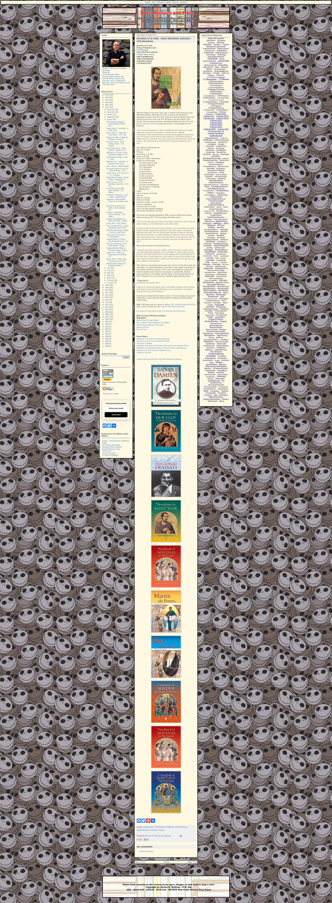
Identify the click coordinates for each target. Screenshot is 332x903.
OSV (222, 297)
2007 (107, 317)
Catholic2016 (220, 114)
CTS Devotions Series (147, 124)
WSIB (215, 395)
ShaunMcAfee (208, 360)
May (109, 273)
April (109, 275)
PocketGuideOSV (221, 311)
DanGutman (220, 148)
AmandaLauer (210, 51)
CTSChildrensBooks (216, 82)
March (109, 278)
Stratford (211, 372)
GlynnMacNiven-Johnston (147, 830)
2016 (107, 295)
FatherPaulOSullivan (216, 183)
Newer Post (140, 862)
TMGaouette (219, 379)
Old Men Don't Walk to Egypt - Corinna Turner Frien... (117, 231)
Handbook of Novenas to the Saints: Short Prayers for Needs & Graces (163, 346)
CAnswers (207, 73)
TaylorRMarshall (214, 381)
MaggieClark (208, 268)
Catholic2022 (216, 123)
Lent (217, 258)
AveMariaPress (216, 63)
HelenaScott (209, 221)
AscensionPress (209, 61)
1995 (107, 346)
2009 (107, 312)
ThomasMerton (223, 389)
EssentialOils (209, 175)
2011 (107, 307)
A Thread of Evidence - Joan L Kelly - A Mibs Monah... (117, 196)
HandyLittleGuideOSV (221, 219)
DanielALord (210, 150)
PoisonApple (219, 313)
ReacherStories (216, 327)
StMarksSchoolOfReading (216, 366)
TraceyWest (214, 391)
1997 (107, 341)
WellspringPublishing (211, 399)
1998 (107, 339)
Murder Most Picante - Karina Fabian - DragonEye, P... (117, 178)
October (110, 114)
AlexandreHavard (209, 49)
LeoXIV (223, 258)
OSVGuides (223, 299)
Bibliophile (224, 67)
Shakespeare (210, 358)
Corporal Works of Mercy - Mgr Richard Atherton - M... (117, 240)
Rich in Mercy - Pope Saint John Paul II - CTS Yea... (116, 134)
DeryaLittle (207, 154)
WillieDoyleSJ (213, 401)
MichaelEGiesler (223, 286)
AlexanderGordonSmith (216, 47)
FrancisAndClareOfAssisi (215, 199)
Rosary (211, 338)
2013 (107, 302)
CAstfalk (216, 73)
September (111, 117)
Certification (208, 140)
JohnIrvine (224, 240)
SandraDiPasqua (221, 350)
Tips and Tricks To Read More (113, 80)
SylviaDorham (210, 376)
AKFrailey (220, 43)
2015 (107, 297)
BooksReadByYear (221, 71)
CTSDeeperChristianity (215, 90)
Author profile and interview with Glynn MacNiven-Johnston (159, 359)
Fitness (211, 193)
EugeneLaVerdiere (221, 174)
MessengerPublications (216, 285)
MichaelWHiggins (209, 289)
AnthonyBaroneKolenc (216, 57)
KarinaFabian (210, 252)
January (110, 283)
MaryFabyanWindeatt (216, 278)
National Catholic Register (112, 447)
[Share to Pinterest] (147, 839)
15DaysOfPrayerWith (216, 38)
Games (219, 207)
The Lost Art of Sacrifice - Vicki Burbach (116, 236)
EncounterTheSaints (216, 170)
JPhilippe (211, 227)
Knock (216, 256)
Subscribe (116, 415)
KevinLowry (207, 256)
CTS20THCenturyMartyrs (216, 77)
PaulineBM (219, 305)
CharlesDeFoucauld (222, 140)
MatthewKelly (208, 282)
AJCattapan (221, 41)
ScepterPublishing (216, 354)
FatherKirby (222, 179)
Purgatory (223, 321)
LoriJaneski (223, 262)
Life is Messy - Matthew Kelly (117, 166)
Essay (221, 172)
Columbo (221, 144)
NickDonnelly (221, 295)
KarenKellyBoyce (221, 250)
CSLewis (211, 75)
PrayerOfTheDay (216, 319)
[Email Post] (180, 836)
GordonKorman (220, 213)
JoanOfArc (220, 235)
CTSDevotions (181, 827)
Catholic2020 (222, 118)
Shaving (217, 360)
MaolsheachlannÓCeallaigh (215, 270)
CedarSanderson (212, 138)
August (110, 119)
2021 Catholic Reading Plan (181, 304)
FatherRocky (224, 185)
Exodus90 (209, 176)
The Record (106, 451)
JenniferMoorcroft (212, 234)
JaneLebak (224, 230)
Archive (183, 2)
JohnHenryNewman (211, 240)
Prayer (161, 830)
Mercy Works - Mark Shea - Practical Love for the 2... (116, 260)
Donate (160, 2)
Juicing (210, 248)
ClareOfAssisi (222, 142)
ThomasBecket (223, 387)
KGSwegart (208, 250)
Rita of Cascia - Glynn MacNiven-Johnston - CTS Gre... (117, 184)
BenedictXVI (208, 67)
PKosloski (207, 303)
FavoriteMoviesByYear (216, 189)
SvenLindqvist (222, 375)
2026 (107, 95)
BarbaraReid (223, 65)
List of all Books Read (110, 74)
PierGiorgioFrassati (210, 309)
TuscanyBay (211, 393)
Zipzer (221, 401)
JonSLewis (208, 244)
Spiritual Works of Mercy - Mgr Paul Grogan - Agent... (117, 249)
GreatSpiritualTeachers (215, 217)
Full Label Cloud (108, 84)
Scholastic (211, 356)
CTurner (222, 112)
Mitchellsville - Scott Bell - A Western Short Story (117, 163)
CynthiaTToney (221, 146)
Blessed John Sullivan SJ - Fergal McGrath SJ (116, 265)
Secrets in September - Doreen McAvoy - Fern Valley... (115, 214)
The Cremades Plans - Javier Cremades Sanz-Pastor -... (117, 227)
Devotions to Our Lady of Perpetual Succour (153, 341)
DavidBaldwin (221, 150)
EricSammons (212, 172)
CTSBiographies (210, 79)
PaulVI (225, 303)
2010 (107, 310)
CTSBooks (169, 827)
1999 (107, 336)
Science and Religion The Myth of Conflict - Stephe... (117, 220)
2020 (107, 285)
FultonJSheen (209, 207)
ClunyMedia (212, 144)
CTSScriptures (216, 106)
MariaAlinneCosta (210, 272)
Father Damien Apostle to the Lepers (150, 325)
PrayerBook (220, 317)
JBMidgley (217, 223)
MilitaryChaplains (210, 290)
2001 (107, 331)
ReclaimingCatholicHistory (216, 331)
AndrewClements (221, 53)
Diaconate (216, 154)
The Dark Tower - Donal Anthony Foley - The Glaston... (115, 144)
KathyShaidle (222, 252)
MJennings (216, 264)
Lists (207, 262)
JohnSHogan (210, 242)
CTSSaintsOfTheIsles (216, 104)
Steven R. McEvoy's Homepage (114, 68)
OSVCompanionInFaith (210, 299)
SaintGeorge (210, 344)
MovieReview (223, 290)
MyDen (225, 293)
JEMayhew (211, 225)
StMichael (207, 368)
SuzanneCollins (210, 375)
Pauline (210, 305)
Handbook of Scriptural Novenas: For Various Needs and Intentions (161, 348)
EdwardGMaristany (210, 166)
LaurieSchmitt (224, 256)
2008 (107, 314)
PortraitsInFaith (221, 315)
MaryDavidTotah (221, 276)
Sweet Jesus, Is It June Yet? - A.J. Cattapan (117, 174)
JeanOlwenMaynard (211, 231)
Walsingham (223, 395)
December (111, 110)
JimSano (223, 234)
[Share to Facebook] (145, 839)
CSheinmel (220, 75)
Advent (226, 44)
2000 (107, 334)
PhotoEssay (221, 307)
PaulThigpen (217, 303)
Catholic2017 (208, 116)
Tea (223, 381)
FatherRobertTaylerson (211, 185)
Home (148, 2)
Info (153, 2)
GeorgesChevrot (209, 211)
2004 (107, 324)
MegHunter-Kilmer (222, 282)
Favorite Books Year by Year (113, 76)
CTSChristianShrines (216, 83)
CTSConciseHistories (216, 88)
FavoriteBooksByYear (219, 187)
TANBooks (221, 376)
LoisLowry (214, 262)
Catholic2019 (208, 118)
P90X (224, 301)
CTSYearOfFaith (209, 110)
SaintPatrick (221, 348)
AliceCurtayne (223, 48)
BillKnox (209, 69)
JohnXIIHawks (221, 241)
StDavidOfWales (211, 364)
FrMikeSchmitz (216, 197)
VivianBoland (208, 395)
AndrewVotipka (211, 55)
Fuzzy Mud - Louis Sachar (116, 223)
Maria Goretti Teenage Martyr (148, 320)
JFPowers (221, 225)
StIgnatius (222, 364)
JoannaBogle (211, 237)
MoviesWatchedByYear (212, 293)
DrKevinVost (224, 160)
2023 (107, 102)
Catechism (209, 114)
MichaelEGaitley (209, 286)
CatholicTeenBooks (216, 133)
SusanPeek (220, 372)
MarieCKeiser (222, 272)
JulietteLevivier (219, 248)
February (110, 280)
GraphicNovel (216, 215)
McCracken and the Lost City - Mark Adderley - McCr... (117, 170)
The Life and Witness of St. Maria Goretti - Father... (116, 245)
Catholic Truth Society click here (172, 307)
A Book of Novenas (144, 352)
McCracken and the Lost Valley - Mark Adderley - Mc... (116, 208)
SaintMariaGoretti (208, 345)
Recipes (223, 329)
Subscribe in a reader (111, 394)
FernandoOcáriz (208, 190)
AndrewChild (208, 53)
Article (221, 59)
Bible (217, 67)
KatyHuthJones (221, 254)
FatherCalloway (211, 178)
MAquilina (207, 264)
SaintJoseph (221, 344)
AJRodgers (211, 42)
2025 (107, 97)
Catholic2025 (209, 129)
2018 (107, 290)
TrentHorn (225, 391)
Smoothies (225, 360)
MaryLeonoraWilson (211, 280)
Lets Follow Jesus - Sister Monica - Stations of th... (116, 149)
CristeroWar (210, 146)
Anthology (221, 55)
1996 (107, 344)
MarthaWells (210, 276)
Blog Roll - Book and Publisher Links (116, 83)
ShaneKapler (222, 358)
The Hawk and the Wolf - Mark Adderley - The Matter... (115, 190)
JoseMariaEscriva (220, 244)
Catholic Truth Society (145, 54)
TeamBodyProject (216, 383)
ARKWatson (217, 44)
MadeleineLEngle (220, 266)
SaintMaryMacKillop (222, 345)
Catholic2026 (223, 129)
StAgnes (219, 362)
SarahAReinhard (216, 352)
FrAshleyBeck (220, 193)
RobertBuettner (209, 336)
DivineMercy (216, 156)
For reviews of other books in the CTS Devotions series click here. (161, 311)
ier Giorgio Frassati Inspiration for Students (154, 323)
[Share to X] (142, 839)
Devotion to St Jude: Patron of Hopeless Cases (154, 350)
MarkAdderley (222, 274)
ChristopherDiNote (210, 142)
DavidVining (210, 152)
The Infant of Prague (144, 343)
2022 (107, 105)
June (109, 270)
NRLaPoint (210, 295)
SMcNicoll (219, 338)
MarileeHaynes (210, 274)
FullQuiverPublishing (216, 205)
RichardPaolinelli (222, 333)
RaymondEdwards (216, 326)
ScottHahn (222, 356)
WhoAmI (225, 399)
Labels (168, 2)
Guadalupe (208, 219)
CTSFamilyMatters (209, 96)
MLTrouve (225, 264)
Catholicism (159, 827)
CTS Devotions (142, 50)
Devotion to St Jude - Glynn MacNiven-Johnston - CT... (117, 154)
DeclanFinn (221, 152)
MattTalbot (223, 280)
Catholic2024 (216, 127)
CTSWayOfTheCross (216, 108)
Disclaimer (106, 70)
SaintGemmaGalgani (221, 341)
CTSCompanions (216, 86)
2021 (107, 107)
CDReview (225, 73)
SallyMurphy (209, 350)
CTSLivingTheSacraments (216, 100)
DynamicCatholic (216, 164)
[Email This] (138, 839)
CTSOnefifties (224, 102)
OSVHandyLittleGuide (213, 300)
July (109, 268)
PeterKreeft (210, 307)
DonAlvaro (225, 158)
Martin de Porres (143, 327)
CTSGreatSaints (209, 98)
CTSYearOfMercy (222, 110)
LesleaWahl (210, 260)
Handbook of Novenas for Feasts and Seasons (153, 339)
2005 (107, 322)
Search (175, 2)
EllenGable (211, 168)
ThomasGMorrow (210, 389)
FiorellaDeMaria (222, 191)
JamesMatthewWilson (211, 229)
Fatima (206, 187)
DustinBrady (220, 162)
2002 (107, 329)
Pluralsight (209, 311)
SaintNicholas (210, 348)
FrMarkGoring (222, 195)
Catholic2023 (216, 125)
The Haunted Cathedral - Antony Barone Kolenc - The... (116, 124)
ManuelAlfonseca (221, 268)
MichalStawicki (223, 289)
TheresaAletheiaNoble (216, 385)
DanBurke (211, 148)
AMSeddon (207, 45)
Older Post (192, 862)
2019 (107, 288)
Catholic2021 (148, 827)
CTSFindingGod (223, 96)
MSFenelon (209, 266)
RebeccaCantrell (212, 330)
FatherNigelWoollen (216, 180)
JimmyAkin (211, 235)
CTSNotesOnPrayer (210, 102)
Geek (225, 207)
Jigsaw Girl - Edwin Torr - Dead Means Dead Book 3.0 (116, 254)
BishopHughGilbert (220, 69)
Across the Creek (108, 453)
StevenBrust (222, 371)
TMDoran (210, 379)
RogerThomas (222, 336)
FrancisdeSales (216, 203)
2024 (107, 100)
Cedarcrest (223, 138)
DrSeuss (211, 162)
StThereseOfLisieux (220, 368)
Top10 (205, 391)
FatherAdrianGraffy (220, 176)
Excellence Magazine (110, 455)
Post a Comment (147, 851)
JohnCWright (221, 237)
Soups (211, 362)
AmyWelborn (222, 51)
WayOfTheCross (216, 397)
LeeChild (209, 258)
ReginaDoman (208, 334)
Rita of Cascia (142, 329)
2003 (107, 327)
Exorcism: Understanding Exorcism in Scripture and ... (117, 201)
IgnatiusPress (221, 221)
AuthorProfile (223, 61)
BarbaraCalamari (210, 65)
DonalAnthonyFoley (210, 160)
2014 (107, 300)
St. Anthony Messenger (111, 445)
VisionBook (222, 393)
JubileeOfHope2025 (221, 246)
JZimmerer (220, 227)
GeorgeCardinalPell (216, 209)
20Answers (210, 40)
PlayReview (224, 309)
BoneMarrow (208, 71)
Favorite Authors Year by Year (113, 78)
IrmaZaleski (207, 223)
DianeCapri (225, 154)
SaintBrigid (224, 340)
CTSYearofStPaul (211, 112)
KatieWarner (210, 254)
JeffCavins (224, 231)
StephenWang (210, 371)
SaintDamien (208, 342)
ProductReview (211, 321)
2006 (107, 319)
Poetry (210, 313)
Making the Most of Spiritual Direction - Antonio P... (117, 138)
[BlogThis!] (140, 839)
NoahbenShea (213, 297)
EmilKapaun (220, 168)
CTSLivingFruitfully (223, 98)
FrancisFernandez (215, 201)
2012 (107, 305)
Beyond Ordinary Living (111, 449)
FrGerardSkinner (210, 195)
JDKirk (226, 223)
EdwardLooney (223, 166)
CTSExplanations (216, 94)
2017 (107, 292)
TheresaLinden (210, 387)
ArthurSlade (212, 59)
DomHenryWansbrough (211, 158)
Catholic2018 (222, 116)
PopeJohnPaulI (210, 315)
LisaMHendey (221, 260)
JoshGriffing (207, 246)
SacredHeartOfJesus (211, 340)
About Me (106, 72)
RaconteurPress (216, 323)
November (111, 112)
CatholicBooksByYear (216, 131)
